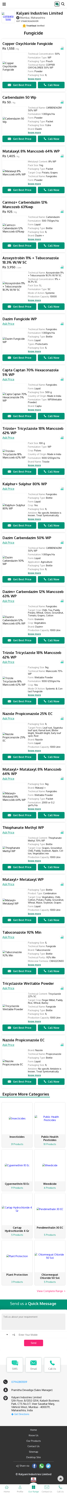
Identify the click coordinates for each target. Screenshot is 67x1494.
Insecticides (17, 1136)
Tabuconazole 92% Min (21, 932)
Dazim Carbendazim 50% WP (26, 538)
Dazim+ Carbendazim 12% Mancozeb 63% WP (33, 593)
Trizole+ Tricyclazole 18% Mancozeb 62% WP (32, 430)
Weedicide (50, 1183)
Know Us (33, 1435)
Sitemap (33, 1451)
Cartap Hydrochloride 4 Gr (17, 1229)
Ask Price (8, 323)
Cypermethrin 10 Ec (17, 1183)
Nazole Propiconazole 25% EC (27, 713)
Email (33, 1368)
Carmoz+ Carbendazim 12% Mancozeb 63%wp (24, 204)
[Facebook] (34, 1466)
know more (34, 79)
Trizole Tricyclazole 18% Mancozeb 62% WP (31, 654)
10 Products (50, 1144)
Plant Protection (17, 1274)
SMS (15, 1368)
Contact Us (33, 1446)
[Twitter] (48, 1466)
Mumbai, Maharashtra (32, 17)
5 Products (17, 1234)
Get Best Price (22, 85)
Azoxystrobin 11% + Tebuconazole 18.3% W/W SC (30, 260)
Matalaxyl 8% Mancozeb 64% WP (31, 151)
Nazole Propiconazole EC (23, 1040)
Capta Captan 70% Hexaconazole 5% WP (30, 372)
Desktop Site (33, 1457)
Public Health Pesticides (49, 1138)
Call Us (52, 1368)
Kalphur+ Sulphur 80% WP (24, 484)
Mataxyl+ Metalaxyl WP (23, 879)
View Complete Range (51, 1291)
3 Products (17, 1281)
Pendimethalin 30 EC (50, 1227)
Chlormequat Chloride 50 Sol (50, 1276)
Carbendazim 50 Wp (19, 97)
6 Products (50, 1187)
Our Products (33, 1440)
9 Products (17, 1187)
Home (33, 1429)
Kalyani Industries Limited (39, 13)
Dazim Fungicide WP (19, 319)
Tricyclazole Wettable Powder (28, 983)
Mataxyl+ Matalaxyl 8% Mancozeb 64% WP (31, 771)
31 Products (17, 1144)
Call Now (53, 85)
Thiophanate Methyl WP (23, 827)
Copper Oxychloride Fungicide (27, 43)
